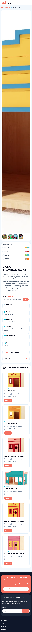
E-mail (4, 607)
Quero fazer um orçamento (16, 589)
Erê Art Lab (4, 629)
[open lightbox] (4, 236)
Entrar (26, 299)
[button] (29, 3)
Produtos (7, 7)
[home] (6, 2)
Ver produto (8, 400)
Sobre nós (3, 626)
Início (2, 623)
